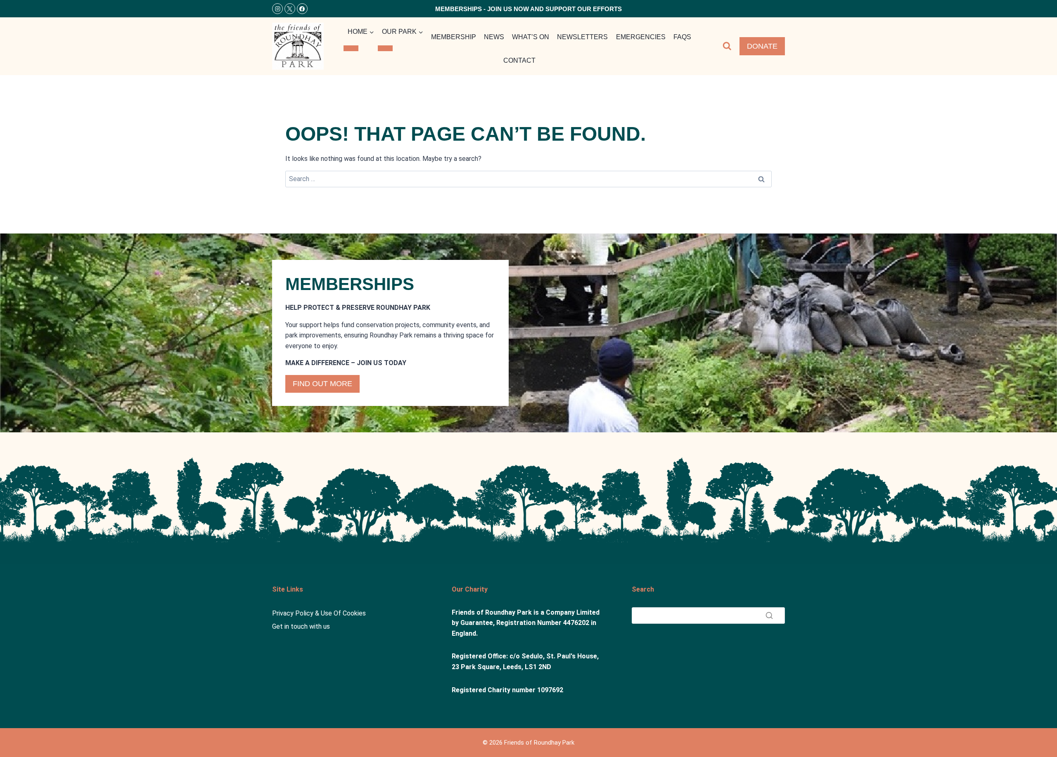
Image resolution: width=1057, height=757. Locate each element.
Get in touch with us (301, 626)
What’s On (530, 36)
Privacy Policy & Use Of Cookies (319, 613)
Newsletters (582, 36)
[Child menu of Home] (351, 48)
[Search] (769, 615)
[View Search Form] (727, 46)
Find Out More (322, 384)
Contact (519, 60)
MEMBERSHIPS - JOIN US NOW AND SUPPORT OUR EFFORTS (528, 8)
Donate (762, 46)
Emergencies (641, 36)
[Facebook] (302, 8)
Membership (453, 36)
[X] (289, 8)
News (494, 36)
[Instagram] (277, 8)
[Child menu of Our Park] (385, 48)
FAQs (682, 36)
